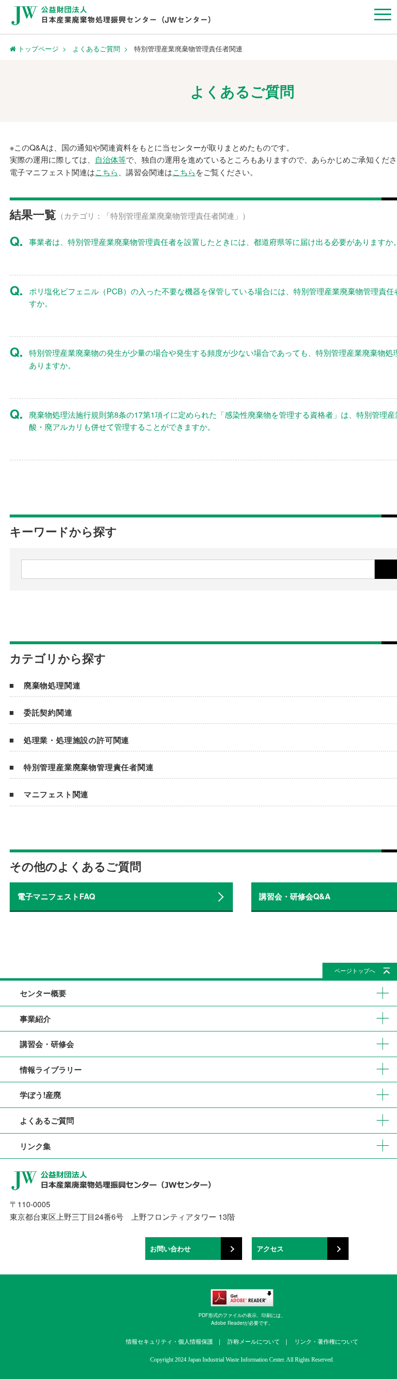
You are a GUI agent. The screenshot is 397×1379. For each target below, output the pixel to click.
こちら (106, 172)
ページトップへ (355, 970)
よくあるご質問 (96, 48)
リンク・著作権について (326, 1341)
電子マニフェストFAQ (56, 896)
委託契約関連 (48, 712)
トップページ (37, 48)
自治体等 (110, 159)
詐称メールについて (254, 1341)
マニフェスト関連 (56, 794)
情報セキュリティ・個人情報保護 (169, 1341)
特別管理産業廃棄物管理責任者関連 (89, 767)
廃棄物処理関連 (52, 685)
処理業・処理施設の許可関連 (76, 739)
